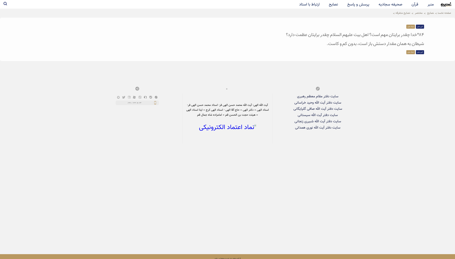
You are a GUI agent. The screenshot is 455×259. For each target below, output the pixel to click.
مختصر (419, 13)
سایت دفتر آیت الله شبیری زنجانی (317, 121)
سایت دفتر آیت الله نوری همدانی (317, 127)
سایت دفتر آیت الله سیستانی (318, 115)
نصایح (430, 13)
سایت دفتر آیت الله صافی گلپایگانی (317, 109)
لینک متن (410, 26)
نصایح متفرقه (403, 13)
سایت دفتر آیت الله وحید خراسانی (317, 102)
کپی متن (420, 26)
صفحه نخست (444, 13)
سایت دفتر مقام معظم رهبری (317, 96)
